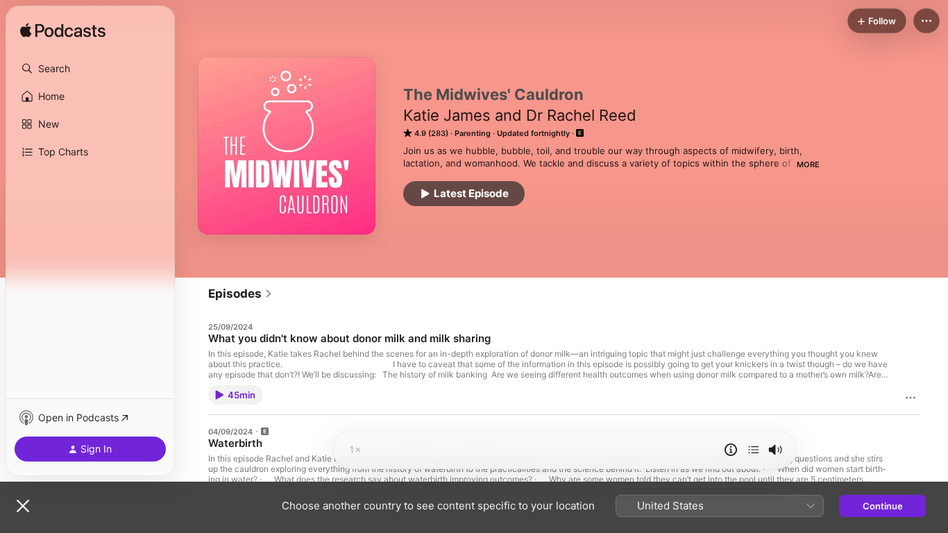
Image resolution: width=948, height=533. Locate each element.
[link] (240, 293)
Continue (883, 505)
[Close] (23, 506)
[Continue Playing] (753, 449)
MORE (808, 164)
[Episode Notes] (730, 449)
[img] (62, 31)
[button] (90, 69)
